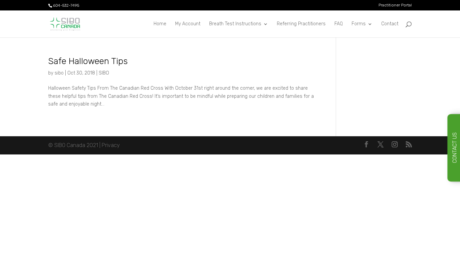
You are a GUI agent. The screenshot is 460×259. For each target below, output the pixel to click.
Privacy (111, 145)
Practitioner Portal (395, 5)
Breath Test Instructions (235, 24)
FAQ (338, 24)
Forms (359, 24)
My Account (187, 24)
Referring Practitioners (301, 24)
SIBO (104, 73)
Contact (389, 24)
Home (160, 24)
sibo (59, 73)
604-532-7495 (66, 5)
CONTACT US (455, 148)
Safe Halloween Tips (88, 61)
